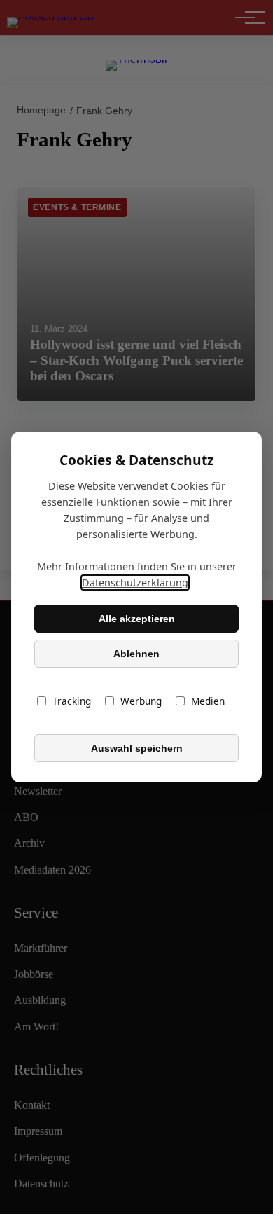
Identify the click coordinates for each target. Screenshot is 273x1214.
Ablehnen (136, 653)
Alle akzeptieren (137, 618)
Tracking (71, 701)
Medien (208, 701)
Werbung (141, 701)
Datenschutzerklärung (135, 582)
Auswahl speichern (137, 748)
